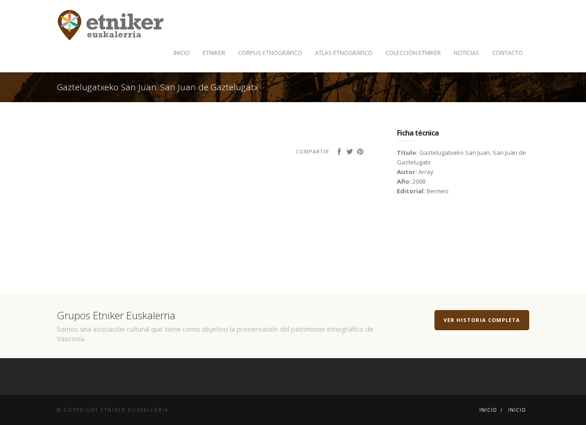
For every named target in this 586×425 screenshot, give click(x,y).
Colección (413, 53)
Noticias (466, 53)
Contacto (507, 53)
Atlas (344, 53)
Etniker (214, 53)
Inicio (182, 53)
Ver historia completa (482, 319)
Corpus (270, 53)
